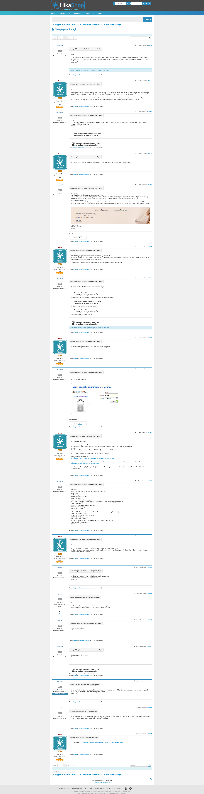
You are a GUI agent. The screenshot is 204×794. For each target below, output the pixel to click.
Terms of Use (88, 788)
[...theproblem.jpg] (76, 237)
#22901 (150, 278)
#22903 (150, 337)
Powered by (97, 782)
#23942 (150, 481)
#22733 (150, 80)
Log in (75, 75)
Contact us (119, 788)
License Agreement (76, 788)
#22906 (150, 369)
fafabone (59, 568)
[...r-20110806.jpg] (76, 423)
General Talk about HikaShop (92, 24)
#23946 (150, 536)
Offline (59, 51)
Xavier (60, 594)
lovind (60, 708)
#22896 (150, 184)
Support (58, 24)
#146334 (149, 646)
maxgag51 (60, 46)
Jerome (98, 674)
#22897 (150, 247)
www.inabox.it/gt (75, 378)
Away (59, 98)
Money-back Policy (100, 788)
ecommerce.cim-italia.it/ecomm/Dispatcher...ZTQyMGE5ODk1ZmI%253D (92, 458)
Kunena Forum (105, 782)
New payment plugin (113, 24)
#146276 (149, 567)
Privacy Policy (62, 788)
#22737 (150, 111)
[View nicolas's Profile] (60, 89)
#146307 (149, 620)
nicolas (60, 81)
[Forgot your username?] (127, 3)
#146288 (149, 593)
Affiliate (111, 788)
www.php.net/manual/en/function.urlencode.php (85, 463)
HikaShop (75, 24)
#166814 (149, 707)
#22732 (150, 45)
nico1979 (59, 682)
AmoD (102, 674)
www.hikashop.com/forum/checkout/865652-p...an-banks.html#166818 (102, 743)
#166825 (149, 733)
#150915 (149, 681)
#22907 (150, 432)
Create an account (84, 75)
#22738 (150, 153)
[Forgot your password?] (143, 3)
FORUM (67, 24)
